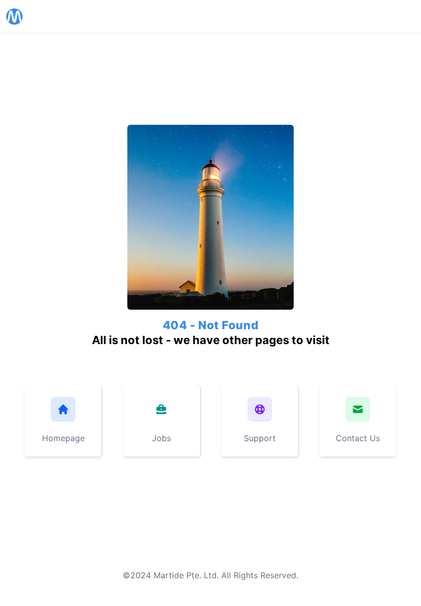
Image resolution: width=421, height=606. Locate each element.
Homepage (63, 438)
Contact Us (358, 438)
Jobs (161, 438)
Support (260, 438)
